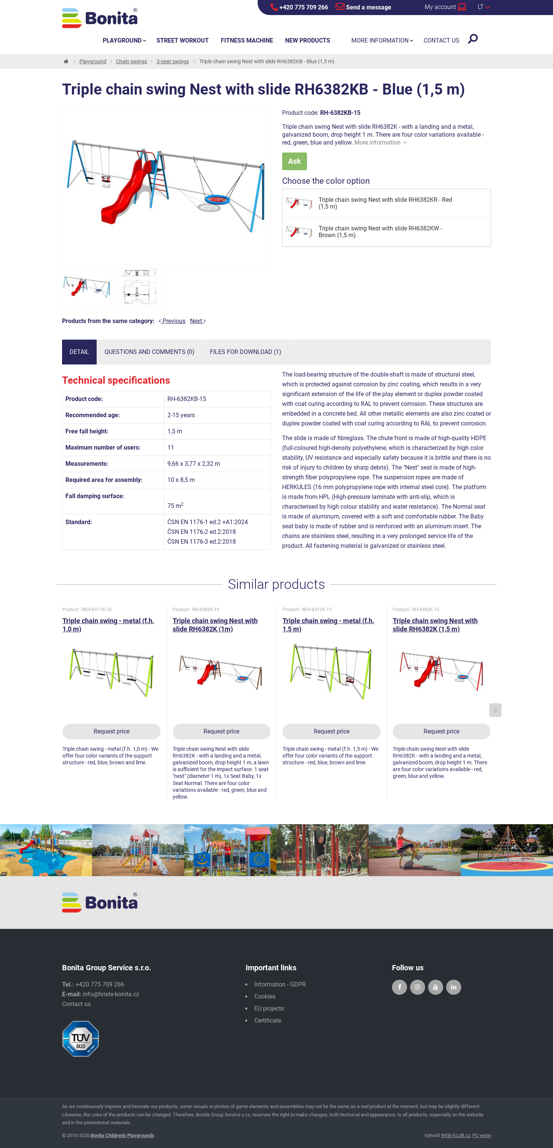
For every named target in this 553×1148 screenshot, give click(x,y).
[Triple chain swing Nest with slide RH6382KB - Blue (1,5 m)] (86, 287)
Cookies (264, 996)
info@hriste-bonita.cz (111, 994)
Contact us (76, 1004)
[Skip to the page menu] (65, 61)
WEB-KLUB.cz (455, 1135)
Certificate (267, 1020)
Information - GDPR (280, 984)
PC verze (481, 1135)
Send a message (368, 7)
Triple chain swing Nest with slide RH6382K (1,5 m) (435, 625)
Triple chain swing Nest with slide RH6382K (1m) (215, 625)
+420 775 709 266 (303, 7)
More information (377, 142)
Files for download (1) (245, 351)
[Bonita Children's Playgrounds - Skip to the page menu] (99, 18)
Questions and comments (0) (149, 351)
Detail (79, 351)
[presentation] (58, 710)
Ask (294, 161)
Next (197, 321)
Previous (173, 321)
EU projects (269, 1008)
